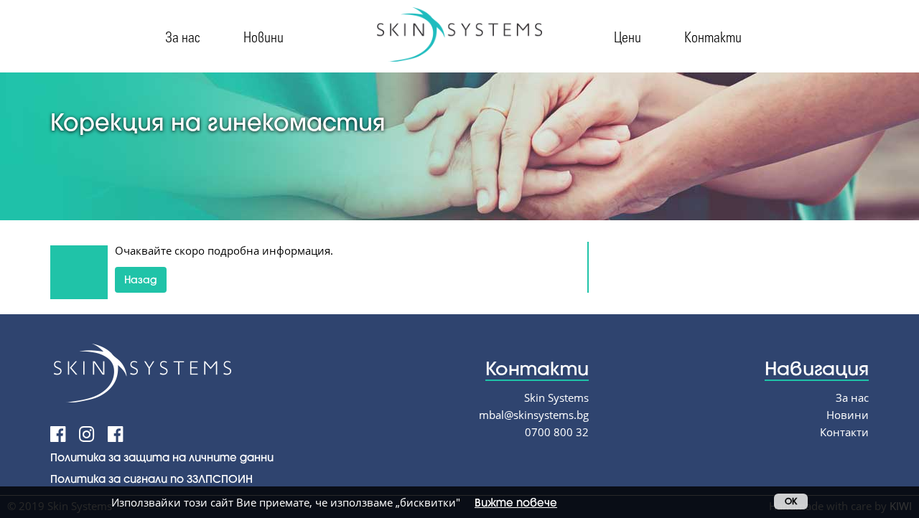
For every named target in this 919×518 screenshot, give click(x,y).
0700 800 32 (557, 432)
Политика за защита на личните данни (162, 457)
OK (791, 501)
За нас (182, 36)
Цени (627, 36)
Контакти (713, 36)
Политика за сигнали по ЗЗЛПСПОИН (151, 478)
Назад (140, 279)
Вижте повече (516, 502)
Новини (263, 36)
